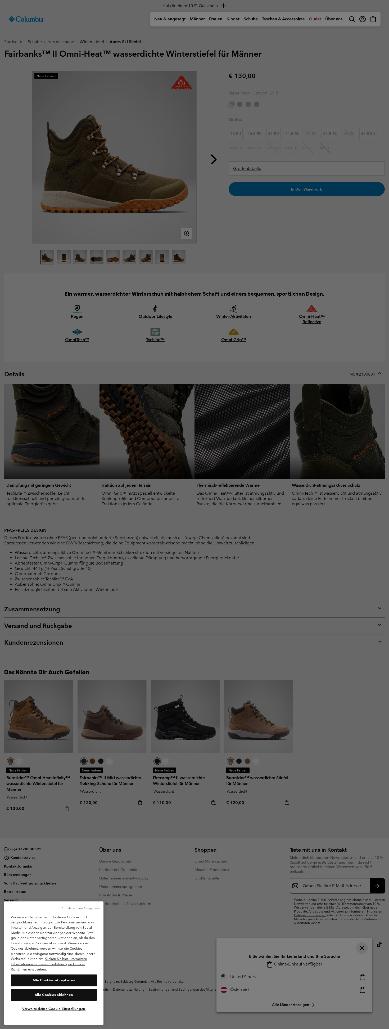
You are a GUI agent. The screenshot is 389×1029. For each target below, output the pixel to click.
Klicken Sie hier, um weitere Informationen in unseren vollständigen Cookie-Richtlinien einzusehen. (49, 963)
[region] (53, 963)
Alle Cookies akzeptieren (54, 980)
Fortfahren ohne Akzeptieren (80, 908)
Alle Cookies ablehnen (54, 994)
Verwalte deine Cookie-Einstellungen (53, 1008)
